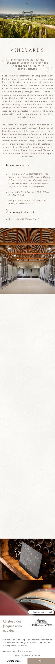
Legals (27, 94)
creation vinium (27, 110)
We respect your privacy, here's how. (17, 651)
